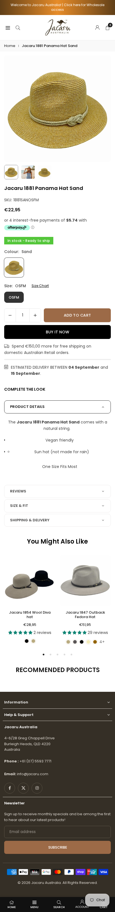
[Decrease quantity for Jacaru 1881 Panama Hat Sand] (10, 315)
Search (59, 907)
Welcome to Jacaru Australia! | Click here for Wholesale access (57, 7)
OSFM (14, 297)
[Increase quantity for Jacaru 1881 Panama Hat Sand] (35, 315)
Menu (34, 907)
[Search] (18, 27)
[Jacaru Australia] (57, 27)
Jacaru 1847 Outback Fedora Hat (85, 615)
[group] (57, 109)
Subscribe (57, 847)
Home (9, 45)
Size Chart (40, 285)
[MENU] (8, 27)
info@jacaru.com (32, 774)
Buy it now (57, 332)
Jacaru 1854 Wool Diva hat (30, 615)
